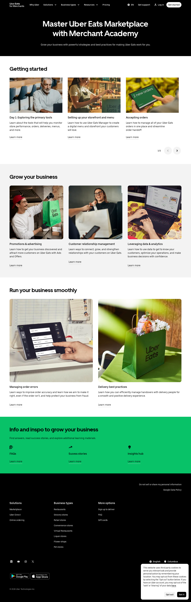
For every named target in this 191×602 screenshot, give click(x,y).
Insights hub (135, 453)
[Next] (177, 151)
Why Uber (34, 5)
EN (132, 5)
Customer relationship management (92, 244)
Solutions (48, 5)
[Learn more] (36, 212)
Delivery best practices (112, 386)
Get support (144, 5)
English (156, 561)
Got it (181, 594)
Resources (89, 5)
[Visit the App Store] (40, 576)
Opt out (170, 594)
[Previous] (168, 151)
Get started (174, 5)
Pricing (106, 5)
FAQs (13, 453)
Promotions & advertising (26, 244)
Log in (161, 5)
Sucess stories (78, 453)
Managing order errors (24, 386)
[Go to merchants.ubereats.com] (17, 5)
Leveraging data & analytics (145, 244)
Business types (68, 5)
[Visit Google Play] (19, 576)
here (173, 585)
